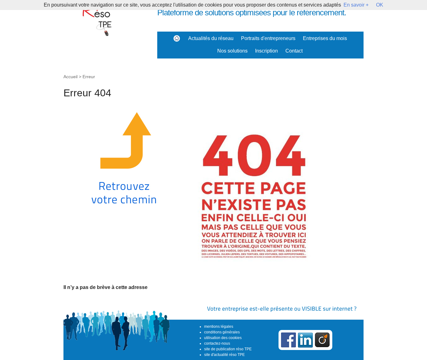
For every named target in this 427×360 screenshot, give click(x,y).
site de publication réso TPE (228, 349)
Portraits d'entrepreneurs (268, 38)
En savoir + (356, 5)
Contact (294, 50)
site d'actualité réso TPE (224, 354)
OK (379, 5)
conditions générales (222, 332)
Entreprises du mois (325, 38)
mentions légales (218, 326)
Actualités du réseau (211, 38)
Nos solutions (232, 50)
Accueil (70, 76)
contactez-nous (217, 343)
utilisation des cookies (223, 338)
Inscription (266, 50)
